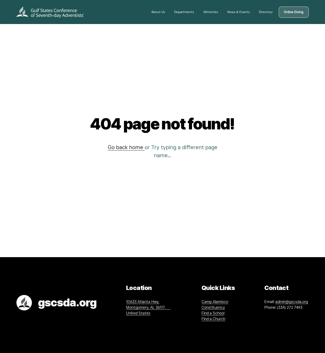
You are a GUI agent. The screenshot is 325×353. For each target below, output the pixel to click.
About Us (158, 12)
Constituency (213, 307)
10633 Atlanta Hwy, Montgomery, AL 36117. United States (148, 307)
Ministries (210, 12)
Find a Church (213, 319)
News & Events (238, 12)
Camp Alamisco (215, 301)
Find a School (213, 313)
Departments (184, 12)
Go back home (126, 147)
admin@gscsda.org (291, 301)
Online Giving (293, 12)
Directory (266, 12)
